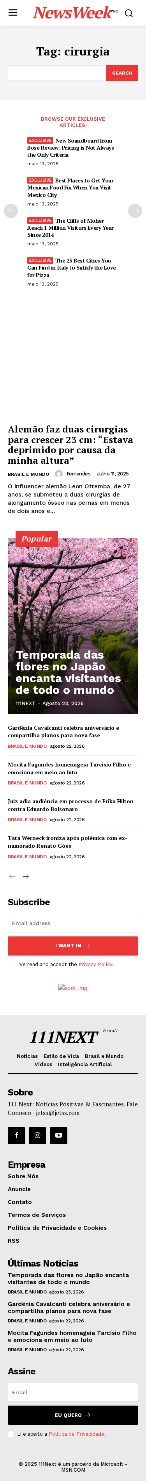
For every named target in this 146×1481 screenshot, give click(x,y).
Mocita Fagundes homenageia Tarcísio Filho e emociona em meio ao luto (69, 768)
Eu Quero (68, 1415)
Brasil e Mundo (28, 474)
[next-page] (135, 211)
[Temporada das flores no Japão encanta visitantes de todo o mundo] (73, 626)
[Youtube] (58, 1135)
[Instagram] (37, 1135)
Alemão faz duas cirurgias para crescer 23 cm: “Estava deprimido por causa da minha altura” (70, 444)
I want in (68, 946)
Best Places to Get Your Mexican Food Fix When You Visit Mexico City (70, 187)
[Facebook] (16, 1135)
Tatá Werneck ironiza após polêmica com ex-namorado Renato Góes (67, 841)
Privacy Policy (95, 964)
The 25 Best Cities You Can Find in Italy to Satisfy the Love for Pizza (71, 267)
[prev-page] (11, 211)
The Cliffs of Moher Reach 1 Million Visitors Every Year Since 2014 (70, 227)
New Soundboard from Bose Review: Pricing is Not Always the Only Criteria (70, 147)
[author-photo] (60, 474)
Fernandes (79, 474)
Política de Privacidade (76, 1434)
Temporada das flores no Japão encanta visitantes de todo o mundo (68, 672)
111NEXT (25, 703)
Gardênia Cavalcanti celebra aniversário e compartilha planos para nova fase (63, 731)
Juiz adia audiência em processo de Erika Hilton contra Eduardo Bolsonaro (71, 805)
